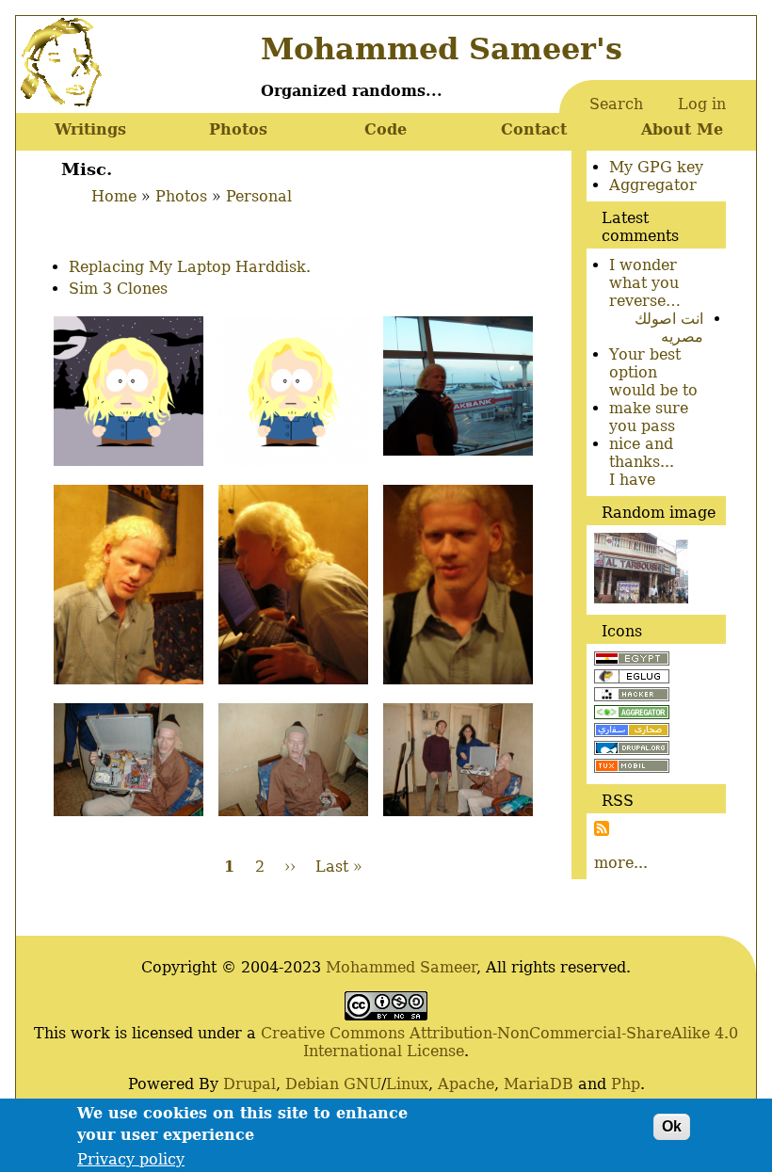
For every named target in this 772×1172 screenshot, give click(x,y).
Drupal (249, 1084)
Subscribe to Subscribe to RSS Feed (601, 828)
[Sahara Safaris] (631, 732)
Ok (672, 1126)
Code (385, 129)
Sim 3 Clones (118, 288)
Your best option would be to (653, 372)
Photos (238, 129)
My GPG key (656, 167)
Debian (312, 1084)
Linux (407, 1084)
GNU (362, 1084)
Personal (259, 196)
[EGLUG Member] (631, 678)
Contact (534, 129)
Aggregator (653, 185)
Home (114, 196)
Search (616, 104)
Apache (466, 1084)
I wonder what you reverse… (645, 283)
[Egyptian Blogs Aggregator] (631, 714)
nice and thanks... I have (641, 462)
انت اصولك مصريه (669, 327)
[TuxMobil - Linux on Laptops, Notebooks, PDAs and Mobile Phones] (631, 768)
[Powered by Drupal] (631, 750)
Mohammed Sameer (401, 967)
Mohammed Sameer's (441, 49)
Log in (702, 104)
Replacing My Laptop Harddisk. (190, 267)
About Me (682, 129)
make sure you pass (648, 417)
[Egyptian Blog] (631, 660)
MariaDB (538, 1084)
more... (621, 863)
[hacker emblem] (631, 696)
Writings (90, 129)
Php (625, 1084)
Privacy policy (131, 1159)
